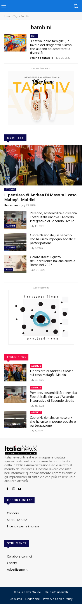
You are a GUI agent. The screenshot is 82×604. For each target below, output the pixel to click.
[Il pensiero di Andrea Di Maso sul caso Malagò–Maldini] (41, 165)
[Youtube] (20, 489)
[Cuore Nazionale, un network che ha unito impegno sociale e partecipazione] (15, 242)
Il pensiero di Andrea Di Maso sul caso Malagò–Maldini (40, 197)
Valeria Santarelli (41, 57)
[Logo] (41, 450)
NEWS (9, 269)
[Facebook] (7, 489)
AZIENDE (10, 189)
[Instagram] (13, 489)
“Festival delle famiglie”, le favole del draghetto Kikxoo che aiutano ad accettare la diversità (51, 47)
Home (7, 16)
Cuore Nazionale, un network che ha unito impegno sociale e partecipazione (53, 239)
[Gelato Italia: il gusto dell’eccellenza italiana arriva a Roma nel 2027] (15, 264)
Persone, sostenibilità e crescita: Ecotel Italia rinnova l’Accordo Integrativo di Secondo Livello (53, 217)
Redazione (11, 205)
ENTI (33, 35)
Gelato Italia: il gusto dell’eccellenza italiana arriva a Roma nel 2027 (52, 261)
